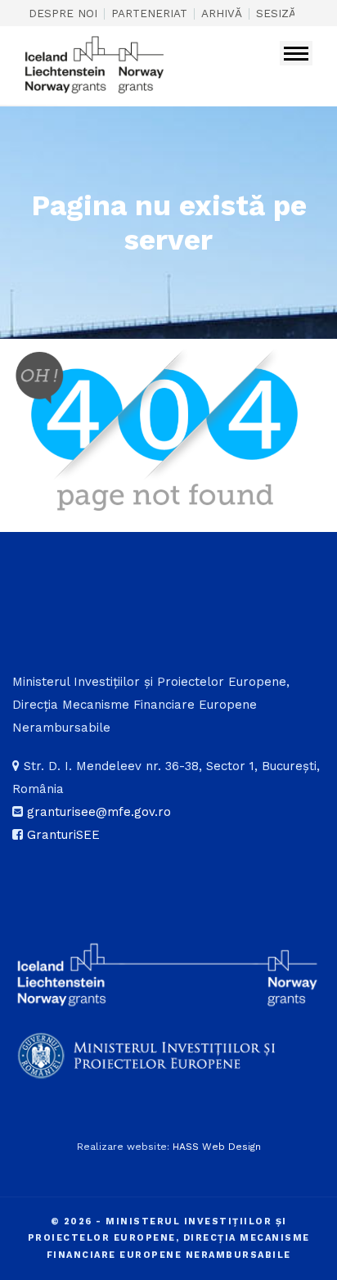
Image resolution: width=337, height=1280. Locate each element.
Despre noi (63, 13)
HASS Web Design (217, 1146)
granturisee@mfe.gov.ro (99, 812)
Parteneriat (149, 13)
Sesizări (281, 13)
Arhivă (221, 13)
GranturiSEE (63, 834)
